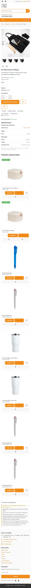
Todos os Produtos (5, 552)
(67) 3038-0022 (7, 544)
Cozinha (13, 24)
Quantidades (4, 93)
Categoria (7, 24)
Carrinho (3, 558)
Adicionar (9, 193)
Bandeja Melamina (7, 273)
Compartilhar (6, 115)
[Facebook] (15, 580)
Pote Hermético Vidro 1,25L (9, 400)
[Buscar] (28, 11)
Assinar (15, 576)
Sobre (2, 554)
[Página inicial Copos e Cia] (4, 6)
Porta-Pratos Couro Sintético (10, 188)
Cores (2, 82)
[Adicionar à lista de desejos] (3, 66)
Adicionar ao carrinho (10, 102)
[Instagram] (18, 580)
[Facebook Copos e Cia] (2, 1)
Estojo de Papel (11, 111)
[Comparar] (6, 66)
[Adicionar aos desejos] (23, 102)
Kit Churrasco (5, 113)
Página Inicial (4, 550)
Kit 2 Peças (20, 111)
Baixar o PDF (26, 127)
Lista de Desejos (5, 560)
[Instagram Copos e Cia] (5, 1)
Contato (3, 556)
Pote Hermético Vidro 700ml (9, 358)
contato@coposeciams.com (10, 539)
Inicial (2, 24)
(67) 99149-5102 (26, 1)
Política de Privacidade (6, 562)
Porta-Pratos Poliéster (8, 230)
